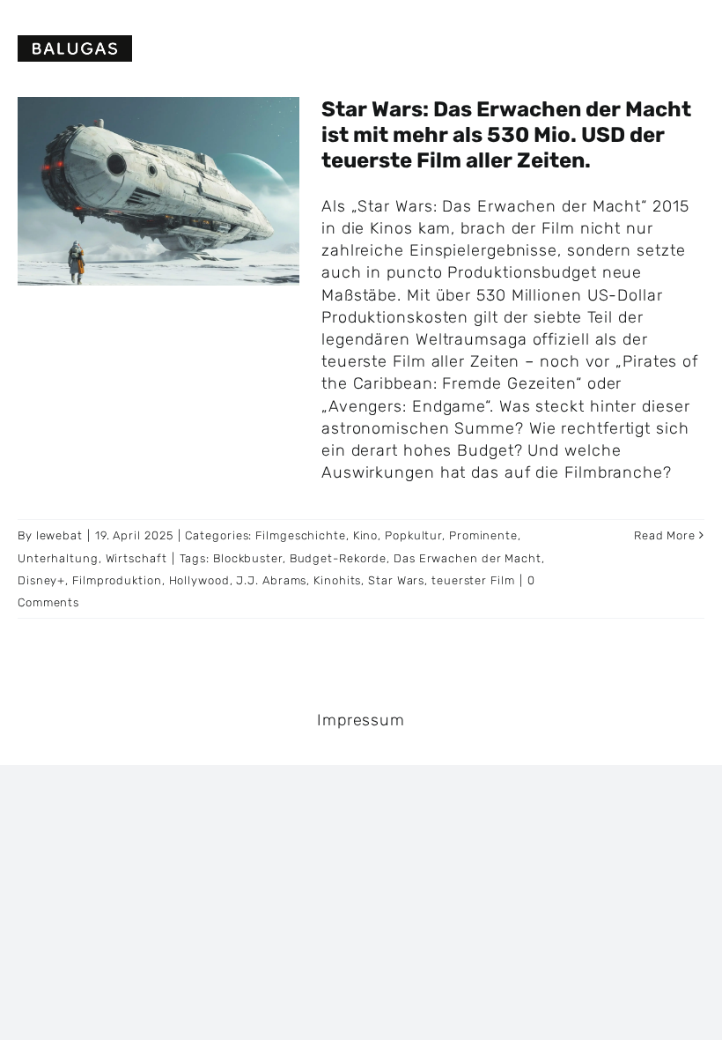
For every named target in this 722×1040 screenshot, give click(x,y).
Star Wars (396, 580)
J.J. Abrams (271, 580)
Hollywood (199, 580)
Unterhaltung (58, 558)
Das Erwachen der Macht (468, 558)
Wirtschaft (136, 558)
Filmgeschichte (300, 535)
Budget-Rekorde (338, 558)
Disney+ (41, 580)
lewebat (59, 535)
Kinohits (337, 580)
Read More (665, 535)
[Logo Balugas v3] (75, 43)
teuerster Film (473, 580)
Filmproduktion (117, 580)
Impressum (361, 720)
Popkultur (413, 535)
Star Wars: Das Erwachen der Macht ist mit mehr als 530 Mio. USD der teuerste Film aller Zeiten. (506, 135)
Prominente (483, 535)
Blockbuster (248, 558)
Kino (366, 535)
